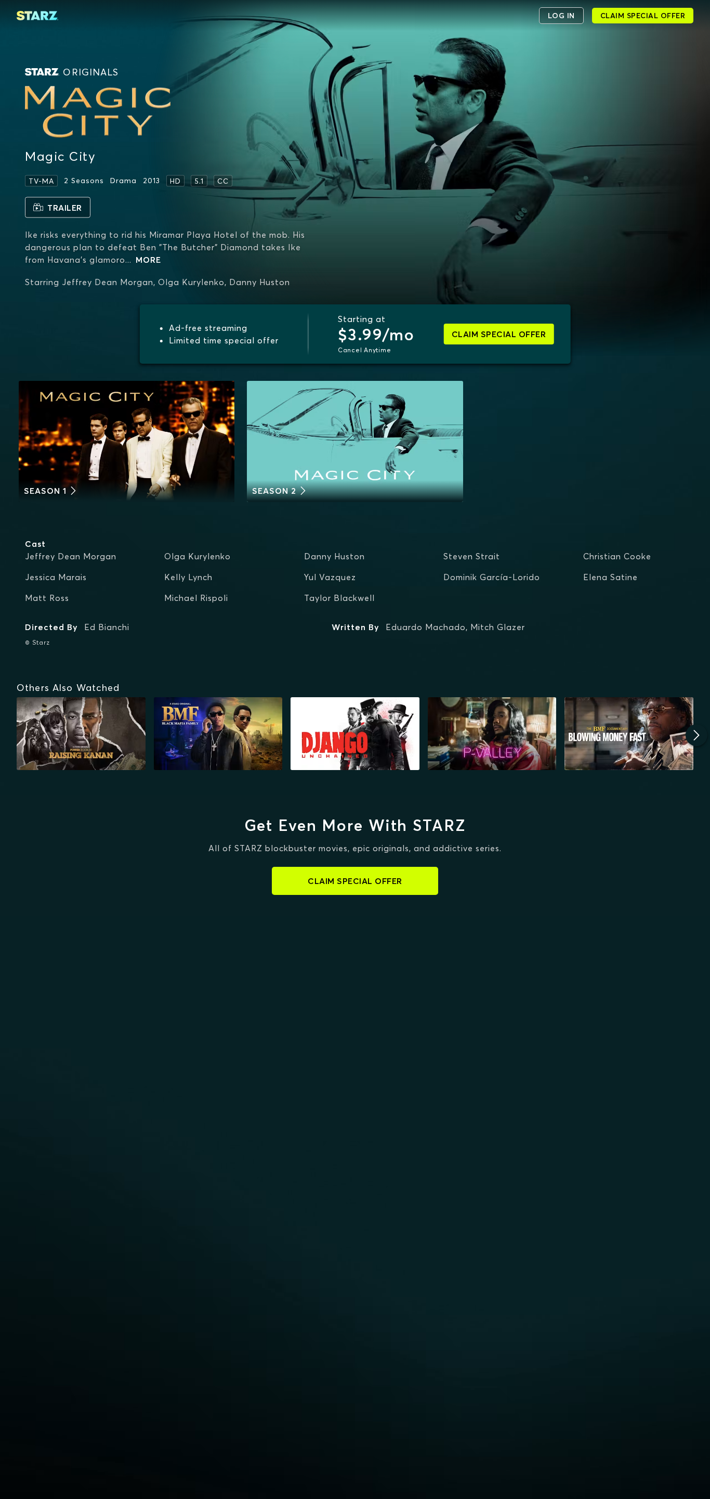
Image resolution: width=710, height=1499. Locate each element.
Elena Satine (610, 577)
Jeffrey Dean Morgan (70, 556)
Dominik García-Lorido (491, 577)
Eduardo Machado (426, 627)
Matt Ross (47, 598)
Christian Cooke (617, 556)
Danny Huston (334, 556)
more (148, 259)
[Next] (696, 735)
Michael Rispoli (196, 598)
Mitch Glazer (497, 627)
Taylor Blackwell (339, 598)
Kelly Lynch (188, 577)
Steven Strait (471, 556)
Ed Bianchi (106, 627)
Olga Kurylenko (197, 556)
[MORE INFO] (81, 733)
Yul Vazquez (330, 577)
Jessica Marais (56, 577)
